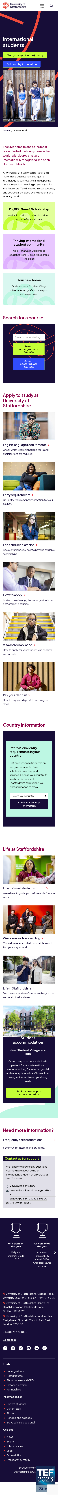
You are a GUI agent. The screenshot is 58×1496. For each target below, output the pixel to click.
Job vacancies (15, 1446)
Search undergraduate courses (28, 349)
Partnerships (14, 1389)
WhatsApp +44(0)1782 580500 (28, 1198)
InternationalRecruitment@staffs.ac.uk (32, 1192)
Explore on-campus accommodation (29, 1093)
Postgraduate (15, 1375)
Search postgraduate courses (28, 363)
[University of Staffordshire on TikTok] (45, 1347)
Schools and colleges (19, 1417)
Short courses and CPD (20, 1380)
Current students (16, 1404)
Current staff (14, 1408)
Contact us (9, 1339)
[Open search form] (51, 5)
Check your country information (29, 804)
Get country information (22, 64)
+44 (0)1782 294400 (22, 1186)
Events (11, 1441)
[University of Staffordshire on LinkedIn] (37, 1347)
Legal (10, 1450)
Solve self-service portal (21, 1422)
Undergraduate (15, 1371)
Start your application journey (25, 55)
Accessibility (14, 1455)
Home (7, 130)
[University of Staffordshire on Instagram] (22, 1347)
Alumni (10, 1413)
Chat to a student (20, 1202)
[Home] (16, 6)
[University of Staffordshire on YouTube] (30, 1347)
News (10, 1436)
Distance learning (17, 1385)
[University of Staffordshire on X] (14, 1347)
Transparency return (18, 1459)
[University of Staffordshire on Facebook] (6, 1347)
